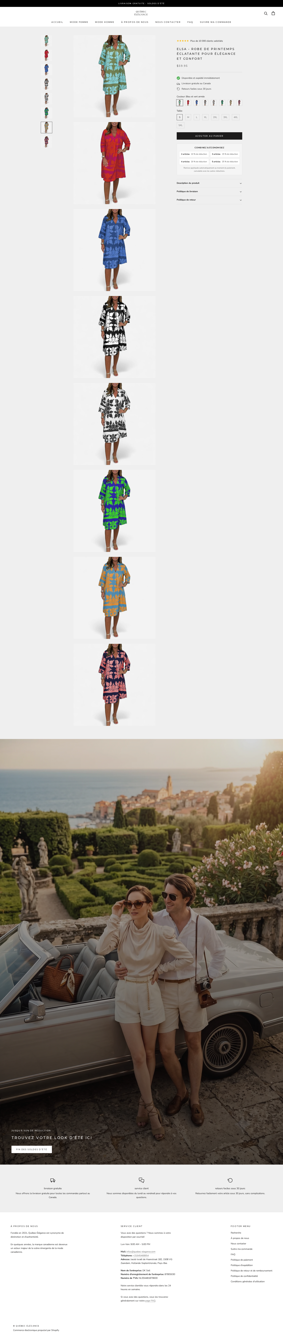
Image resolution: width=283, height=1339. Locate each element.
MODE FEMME (79, 22)
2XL (215, 117)
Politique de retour (186, 200)
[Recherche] (266, 13)
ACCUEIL (57, 22)
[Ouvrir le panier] (273, 13)
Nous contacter (238, 1243)
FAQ (190, 22)
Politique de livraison (187, 191)
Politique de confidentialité (244, 1276)
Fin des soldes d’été (31, 1149)
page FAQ (150, 1300)
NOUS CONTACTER (168, 22)
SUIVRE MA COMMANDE (215, 22)
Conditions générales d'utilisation (248, 1281)
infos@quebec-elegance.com (140, 1251)
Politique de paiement (242, 1259)
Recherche (236, 1232)
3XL (225, 117)
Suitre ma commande (241, 1249)
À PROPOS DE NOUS (134, 22)
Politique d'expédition (242, 1265)
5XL (181, 125)
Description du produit (188, 183)
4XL (236, 117)
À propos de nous (240, 1238)
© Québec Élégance (26, 1326)
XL (205, 117)
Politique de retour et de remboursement (251, 1270)
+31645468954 (141, 1255)
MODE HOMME (104, 22)
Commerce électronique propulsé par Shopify (36, 1330)
